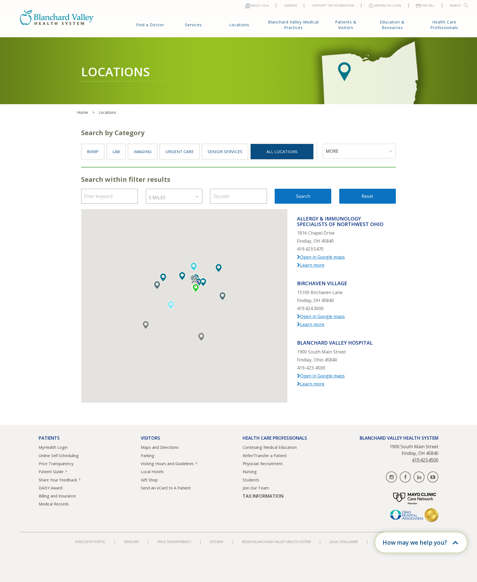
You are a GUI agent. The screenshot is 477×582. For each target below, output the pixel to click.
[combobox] (326, 151)
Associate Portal (90, 541)
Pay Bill (428, 5)
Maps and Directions (160, 447)
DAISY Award (50, 488)
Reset (367, 196)
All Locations (282, 151)
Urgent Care (179, 151)
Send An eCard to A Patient (166, 488)
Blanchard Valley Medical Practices (293, 24)
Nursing (250, 471)
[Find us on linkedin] (419, 477)
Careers (290, 5)
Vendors (131, 541)
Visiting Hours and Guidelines (167, 463)
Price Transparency (56, 463)
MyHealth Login (53, 447)
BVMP (93, 151)
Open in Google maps (322, 257)
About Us (258, 5)
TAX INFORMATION (263, 496)
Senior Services (225, 151)
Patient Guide (51, 471)
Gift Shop (149, 480)
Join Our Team (256, 488)
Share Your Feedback (58, 480)
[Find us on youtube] (432, 477)
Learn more (312, 265)
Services (193, 24)
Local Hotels (152, 471)
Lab (116, 151)
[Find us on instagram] (391, 477)
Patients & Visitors (346, 24)
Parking (147, 455)
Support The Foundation (333, 5)
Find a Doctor (150, 24)
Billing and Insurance (57, 496)
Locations (239, 24)
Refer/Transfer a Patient (265, 455)
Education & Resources (392, 24)
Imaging (143, 151)
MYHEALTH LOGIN (387, 5)
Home (82, 112)
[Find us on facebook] (405, 477)
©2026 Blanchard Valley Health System (276, 541)
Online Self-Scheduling (59, 455)
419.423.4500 (425, 460)
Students (251, 480)
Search (455, 5)
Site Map (217, 541)
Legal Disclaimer (343, 541)
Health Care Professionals (444, 24)
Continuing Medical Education (270, 447)
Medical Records (54, 504)
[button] (203, 282)
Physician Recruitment (263, 463)
